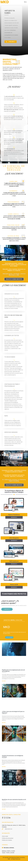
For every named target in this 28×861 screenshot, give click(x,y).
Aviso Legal (5, 836)
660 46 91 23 (8, 829)
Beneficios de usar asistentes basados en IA (14, 799)
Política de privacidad (7, 838)
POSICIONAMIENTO (13, 202)
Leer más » (4, 722)
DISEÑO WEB (13, 181)
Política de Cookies (7, 840)
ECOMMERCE (13, 191)
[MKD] (4, 2)
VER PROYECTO (14, 517)
